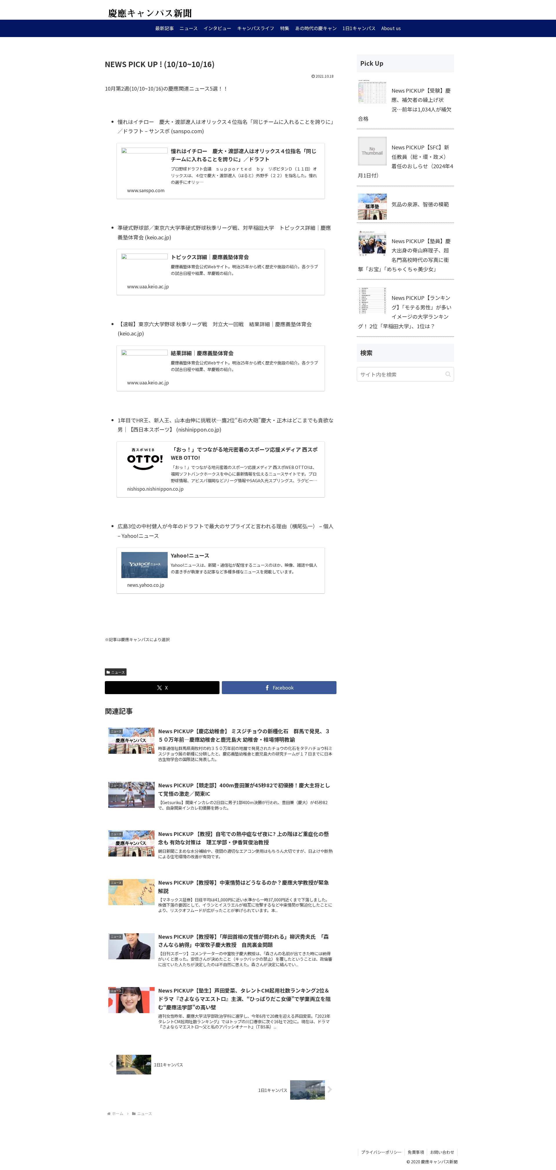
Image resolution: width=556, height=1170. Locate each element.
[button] (448, 374)
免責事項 (416, 1152)
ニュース (118, 672)
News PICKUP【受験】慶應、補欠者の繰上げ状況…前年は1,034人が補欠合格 (404, 104)
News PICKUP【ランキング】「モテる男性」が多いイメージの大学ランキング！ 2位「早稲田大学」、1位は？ (404, 311)
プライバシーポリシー (381, 1152)
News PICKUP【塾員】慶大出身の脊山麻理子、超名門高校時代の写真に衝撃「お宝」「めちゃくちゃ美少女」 (404, 255)
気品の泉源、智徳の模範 (420, 204)
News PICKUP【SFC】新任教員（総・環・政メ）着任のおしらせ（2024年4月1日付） (405, 161)
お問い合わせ (442, 1152)
